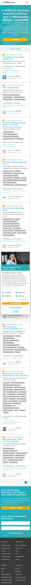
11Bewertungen (11, 111)
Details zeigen (22, 300)
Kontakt (17, 540)
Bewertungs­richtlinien (6, 564)
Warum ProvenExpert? (20, 526)
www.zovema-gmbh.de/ (21, 140)
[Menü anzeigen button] (27, 2)
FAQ (2, 552)
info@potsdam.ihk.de (17, 185)
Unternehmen (18, 529)
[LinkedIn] (17, 573)
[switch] (16, 292)
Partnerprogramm (5, 537)
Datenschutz (19, 577)
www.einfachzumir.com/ (16, 343)
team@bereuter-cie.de (20, 449)
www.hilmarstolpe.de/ (19, 229)
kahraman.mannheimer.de (9, 407)
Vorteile (3, 532)
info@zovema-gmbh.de (8, 140)
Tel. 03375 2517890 (7, 103)
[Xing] (13, 573)
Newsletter (18, 552)
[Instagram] (25, 573)
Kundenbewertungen (6, 558)
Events (3, 567)
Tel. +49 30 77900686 (8, 449)
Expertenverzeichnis (20, 561)
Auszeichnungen (5, 540)
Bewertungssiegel (5, 526)
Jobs (16, 535)
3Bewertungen (11, 193)
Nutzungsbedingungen (11, 577)
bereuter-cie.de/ (6, 451)
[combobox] (15, 504)
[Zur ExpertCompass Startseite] (10, 2)
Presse (17, 550)
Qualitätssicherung (11, 579)
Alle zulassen (15, 303)
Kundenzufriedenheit (6, 561)
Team (16, 532)
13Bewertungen (11, 146)
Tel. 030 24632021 (7, 66)
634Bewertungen (11, 76)
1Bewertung (10, 235)
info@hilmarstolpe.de (8, 229)
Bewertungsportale (6, 555)
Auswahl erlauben (15, 308)
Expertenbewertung (20, 558)
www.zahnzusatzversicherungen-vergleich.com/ (12, 70)
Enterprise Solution (5, 535)
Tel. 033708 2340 (7, 185)
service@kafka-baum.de (19, 103)
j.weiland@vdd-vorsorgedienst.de (11, 68)
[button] (11, 74)
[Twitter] (6, 573)
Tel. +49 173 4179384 (8, 404)
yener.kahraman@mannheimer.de (11, 405)
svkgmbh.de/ (6, 186)
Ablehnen (15, 312)
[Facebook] (10, 573)
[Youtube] (21, 573)
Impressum (19, 579)
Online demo (18, 555)
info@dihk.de (6, 343)
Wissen (3, 550)
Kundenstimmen (19, 537)
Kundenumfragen (5, 529)
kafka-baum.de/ (6, 105)
